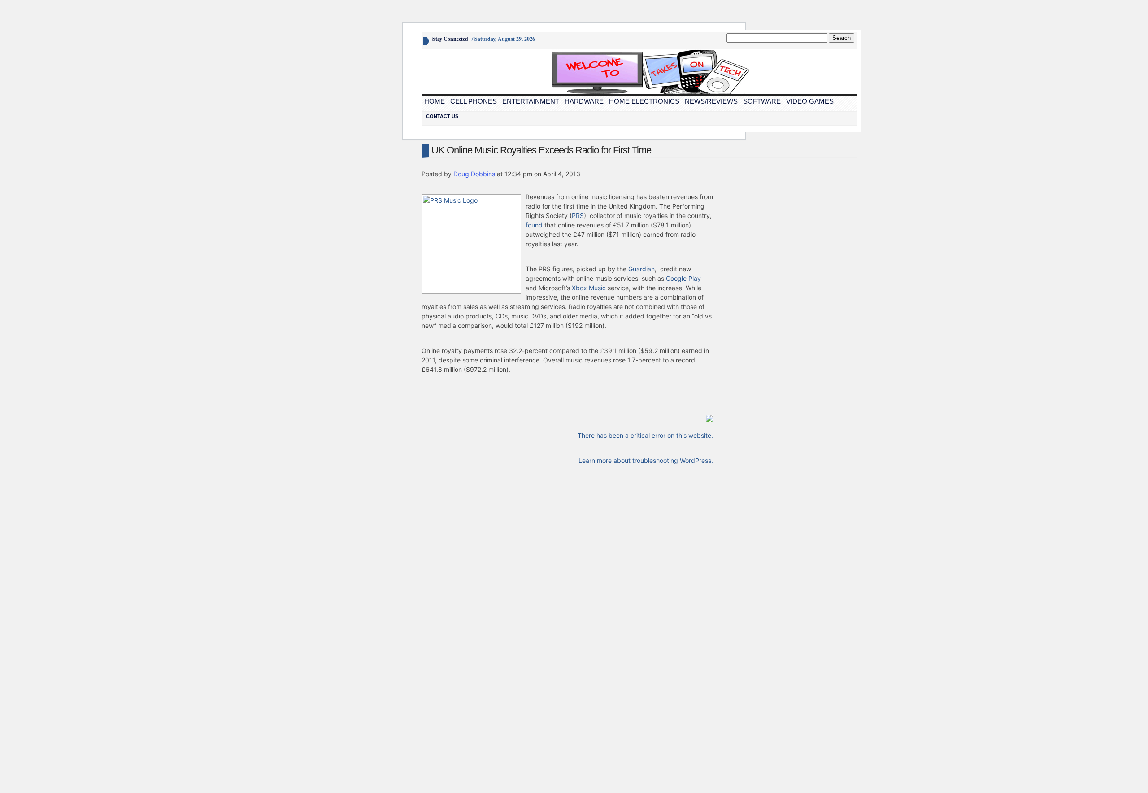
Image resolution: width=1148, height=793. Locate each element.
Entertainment (530, 101)
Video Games (810, 101)
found (534, 225)
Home (434, 101)
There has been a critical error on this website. (645, 435)
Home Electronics (644, 101)
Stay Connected (450, 39)
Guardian (641, 269)
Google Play (683, 278)
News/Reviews (711, 101)
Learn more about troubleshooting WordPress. (645, 460)
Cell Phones (473, 101)
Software (762, 101)
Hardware (584, 101)
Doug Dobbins (474, 174)
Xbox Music (589, 288)
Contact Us (442, 116)
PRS (578, 215)
